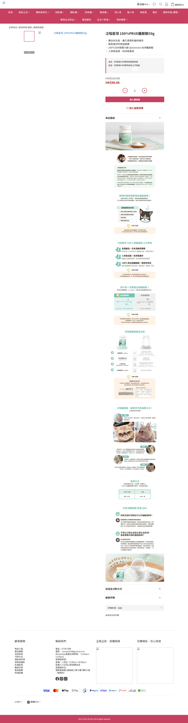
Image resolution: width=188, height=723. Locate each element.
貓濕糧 (103, 12)
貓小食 (130, 12)
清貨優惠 (121, 19)
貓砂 (155, 12)
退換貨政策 (20, 659)
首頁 (10, 12)
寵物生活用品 (67, 19)
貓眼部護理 (38, 27)
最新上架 (23, 12)
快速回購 (19, 672)
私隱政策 (19, 664)
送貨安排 (19, 654)
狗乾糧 (58, 12)
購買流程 (19, 667)
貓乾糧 (73, 12)
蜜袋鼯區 (86, 19)
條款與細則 (20, 662)
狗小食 (118, 12)
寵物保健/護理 (170, 12)
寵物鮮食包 (41, 12)
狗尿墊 (143, 12)
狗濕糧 (88, 12)
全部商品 (13, 27)
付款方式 (19, 656)
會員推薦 (19, 670)
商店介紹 (19, 648)
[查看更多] (134, 70)
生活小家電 (103, 19)
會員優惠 (19, 651)
